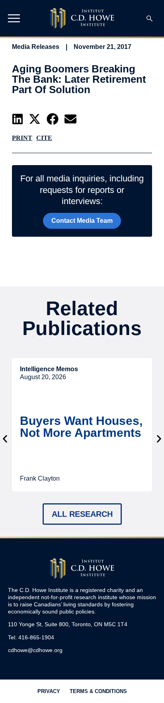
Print (22, 137)
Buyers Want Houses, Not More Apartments (81, 426)
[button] (17, 119)
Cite (44, 137)
